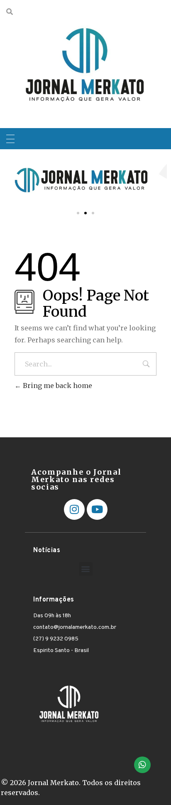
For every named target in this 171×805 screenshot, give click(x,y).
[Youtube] (97, 509)
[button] (78, 213)
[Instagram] (74, 509)
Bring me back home (56, 385)
